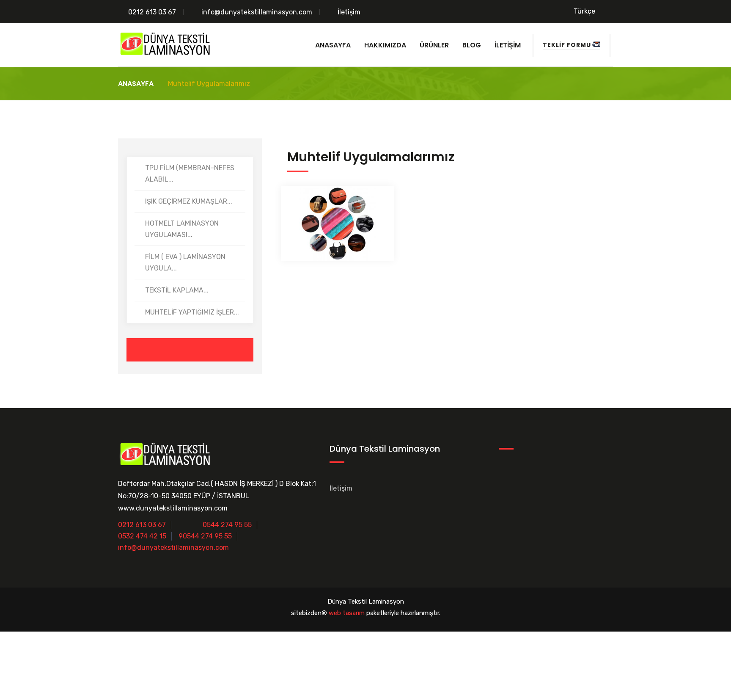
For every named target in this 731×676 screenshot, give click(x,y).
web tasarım (347, 613)
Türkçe (584, 11)
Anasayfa (333, 45)
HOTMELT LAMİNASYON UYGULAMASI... (182, 229)
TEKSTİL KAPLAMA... (177, 290)
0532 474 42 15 (142, 536)
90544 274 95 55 (205, 536)
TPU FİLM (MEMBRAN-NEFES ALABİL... (189, 173)
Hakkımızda (385, 45)
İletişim (349, 12)
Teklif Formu (567, 45)
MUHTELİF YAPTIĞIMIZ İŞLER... (192, 312)
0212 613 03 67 (152, 12)
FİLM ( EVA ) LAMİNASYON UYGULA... (185, 262)
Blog (471, 45)
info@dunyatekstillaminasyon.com (256, 12)
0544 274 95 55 (227, 525)
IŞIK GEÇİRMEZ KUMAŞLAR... (188, 201)
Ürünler (434, 45)
